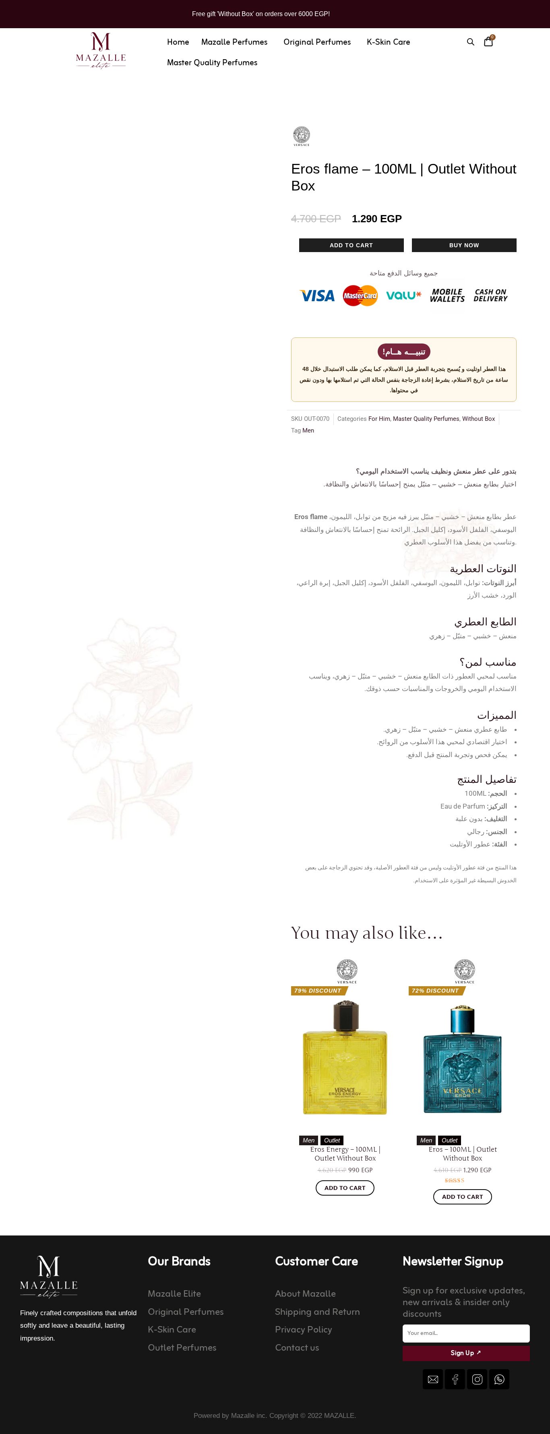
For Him (379, 418)
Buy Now (464, 245)
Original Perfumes (317, 42)
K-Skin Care (388, 42)
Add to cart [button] (345, 1187)
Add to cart (351, 245)
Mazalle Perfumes (234, 42)
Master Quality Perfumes (212, 63)
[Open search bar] (471, 42)
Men (308, 430)
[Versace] (301, 136)
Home (178, 42)
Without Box (478, 418)
